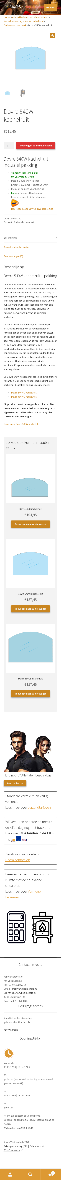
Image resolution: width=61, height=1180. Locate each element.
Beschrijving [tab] (10, 237)
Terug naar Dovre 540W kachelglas (22, 424)
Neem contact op (15, 783)
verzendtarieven (39, 807)
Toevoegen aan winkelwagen (36, 145)
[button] (52, 35)
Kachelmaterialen (38, 17)
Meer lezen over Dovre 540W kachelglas (32, 208)
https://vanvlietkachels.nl (22, 992)
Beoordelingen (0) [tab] (13, 256)
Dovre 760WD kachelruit (24, 396)
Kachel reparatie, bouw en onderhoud (23, 21)
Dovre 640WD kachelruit (24, 392)
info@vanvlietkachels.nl (24, 988)
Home (7, 17)
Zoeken (30, 1174)
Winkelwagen (47, 1172)
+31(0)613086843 (17, 984)
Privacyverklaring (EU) (15, 1146)
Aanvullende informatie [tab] (16, 246)
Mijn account (10, 1174)
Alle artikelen (19, 17)
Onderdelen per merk (15, 25)
